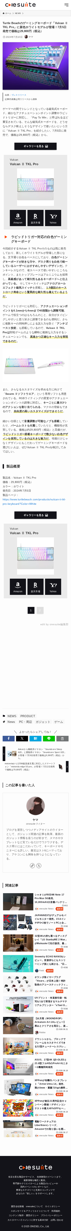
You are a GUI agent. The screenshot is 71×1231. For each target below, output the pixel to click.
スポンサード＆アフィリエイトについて (30, 1211)
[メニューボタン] (66, 5)
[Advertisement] (35, 667)
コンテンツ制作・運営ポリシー (24, 1215)
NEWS (12, 716)
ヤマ (35, 819)
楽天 (35, 218)
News (11, 721)
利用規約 (55, 1211)
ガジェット (43, 721)
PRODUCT (27, 716)
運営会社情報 (17, 1206)
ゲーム (58, 721)
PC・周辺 (25, 721)
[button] (9, 738)
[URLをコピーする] (62, 738)
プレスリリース (18, 95)
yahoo (53, 218)
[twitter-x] (38, 865)
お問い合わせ (57, 1220)
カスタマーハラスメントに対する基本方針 (28, 1220)
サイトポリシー (52, 1206)
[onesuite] (20, 4)
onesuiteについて (34, 1206)
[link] (32, 865)
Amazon (18, 218)
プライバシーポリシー (51, 1215)
